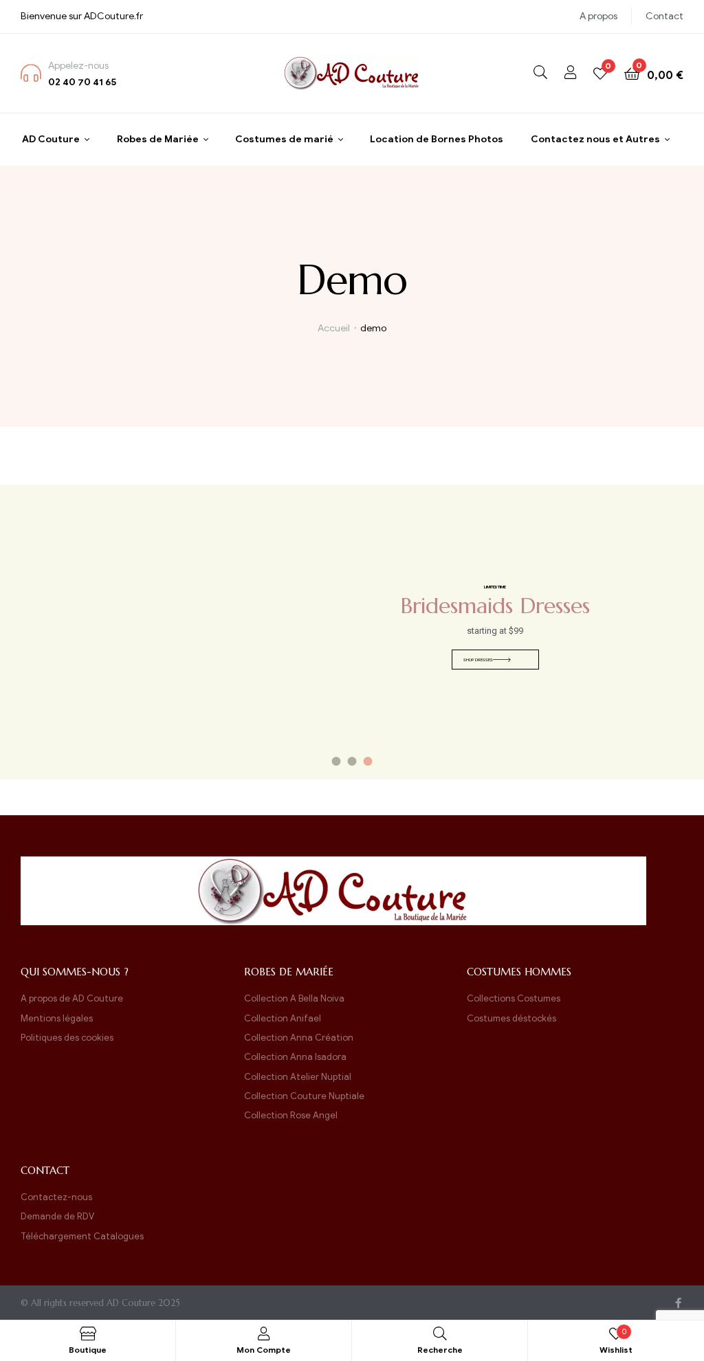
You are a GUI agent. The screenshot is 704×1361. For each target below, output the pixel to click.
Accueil (334, 328)
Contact (664, 16)
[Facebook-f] (678, 1303)
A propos (598, 16)
